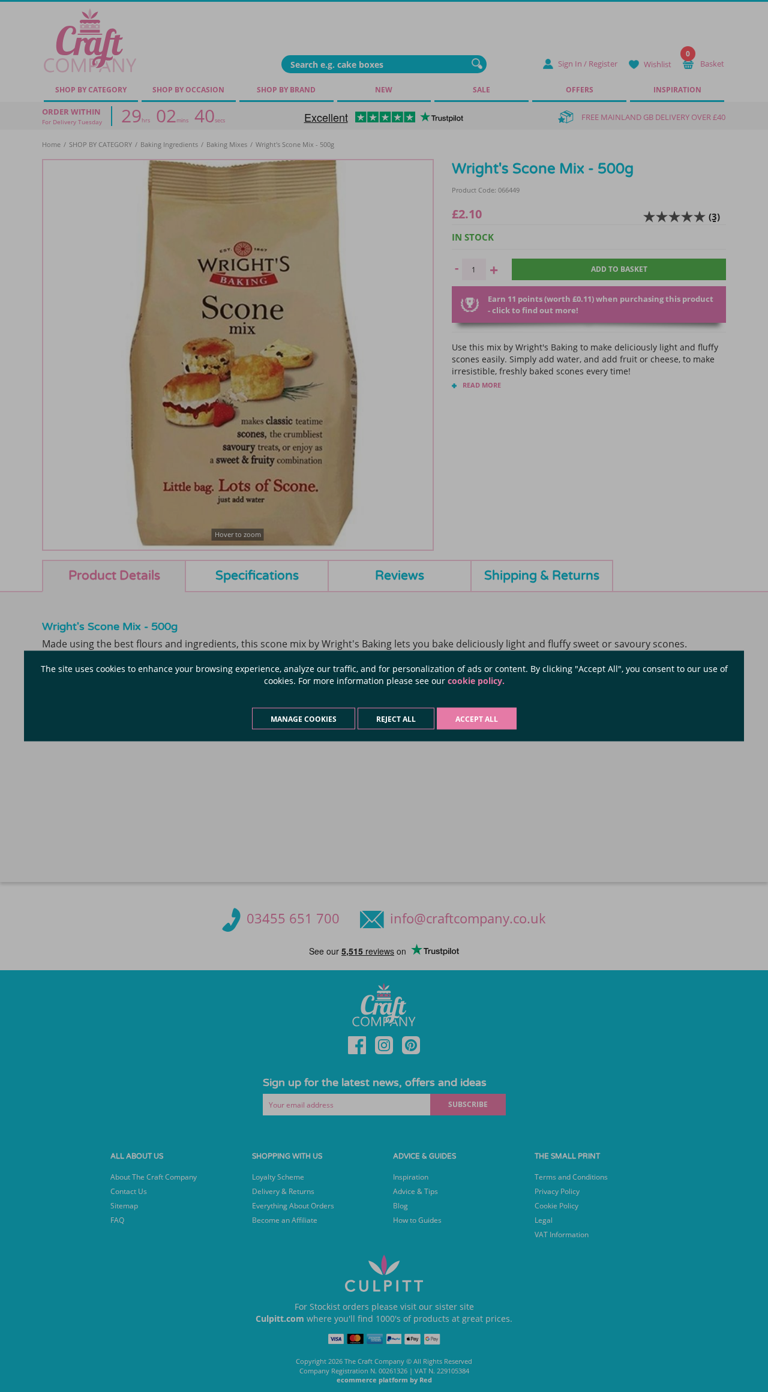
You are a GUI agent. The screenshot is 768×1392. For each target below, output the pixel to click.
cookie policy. (476, 680)
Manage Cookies (304, 719)
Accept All (476, 719)
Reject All (396, 719)
